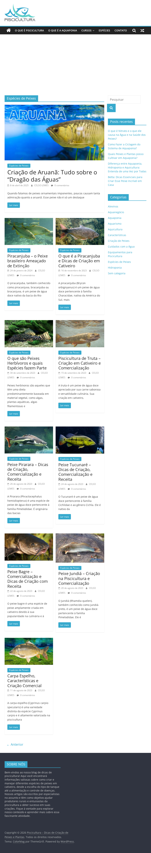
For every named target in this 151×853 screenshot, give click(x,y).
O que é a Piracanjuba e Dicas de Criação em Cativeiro (79, 260)
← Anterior (14, 744)
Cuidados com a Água (121, 246)
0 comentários (61, 185)
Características (117, 235)
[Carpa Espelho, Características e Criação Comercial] (29, 640)
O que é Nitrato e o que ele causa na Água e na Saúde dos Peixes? (127, 134)
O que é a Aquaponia (62, 30)
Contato (121, 30)
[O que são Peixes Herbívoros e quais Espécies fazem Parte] (29, 322)
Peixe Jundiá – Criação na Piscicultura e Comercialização (79, 578)
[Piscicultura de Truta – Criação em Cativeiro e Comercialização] (80, 322)
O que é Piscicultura (29, 30)
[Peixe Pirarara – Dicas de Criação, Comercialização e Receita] (29, 429)
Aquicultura (115, 229)
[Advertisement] (75, 67)
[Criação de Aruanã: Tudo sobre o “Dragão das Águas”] (54, 107)
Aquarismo (114, 223)
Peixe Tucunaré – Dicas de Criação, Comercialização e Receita (75, 472)
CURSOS (86, 30)
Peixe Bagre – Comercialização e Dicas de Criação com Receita (27, 579)
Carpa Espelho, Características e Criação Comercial (24, 680)
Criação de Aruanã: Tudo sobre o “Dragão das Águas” (52, 175)
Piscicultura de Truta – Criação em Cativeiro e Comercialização (79, 363)
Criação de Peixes (118, 241)
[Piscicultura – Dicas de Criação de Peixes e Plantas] (9, 30)
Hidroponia (115, 267)
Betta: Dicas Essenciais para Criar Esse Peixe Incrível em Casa (125, 181)
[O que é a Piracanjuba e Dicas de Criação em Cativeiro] (80, 220)
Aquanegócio (116, 212)
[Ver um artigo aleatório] (142, 30)
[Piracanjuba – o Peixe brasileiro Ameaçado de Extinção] (29, 220)
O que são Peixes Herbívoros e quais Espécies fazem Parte (27, 363)
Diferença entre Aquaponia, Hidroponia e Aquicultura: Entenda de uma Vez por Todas (127, 167)
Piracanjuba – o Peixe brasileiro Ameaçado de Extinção (27, 260)
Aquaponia (114, 218)
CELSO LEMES (41, 185)
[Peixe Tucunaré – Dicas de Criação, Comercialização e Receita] (80, 429)
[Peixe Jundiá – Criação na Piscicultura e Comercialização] (80, 536)
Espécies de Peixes (19, 165)
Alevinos (113, 206)
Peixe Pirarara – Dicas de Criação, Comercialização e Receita (27, 472)
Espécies (104, 30)
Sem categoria (116, 273)
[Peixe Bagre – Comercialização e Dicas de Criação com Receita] (29, 536)
